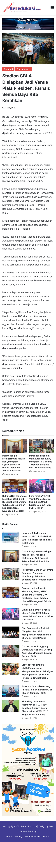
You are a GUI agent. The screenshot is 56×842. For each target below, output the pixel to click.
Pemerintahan (23, 69)
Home (9, 836)
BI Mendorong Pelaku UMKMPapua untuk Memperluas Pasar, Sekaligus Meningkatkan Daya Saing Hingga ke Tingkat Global (37, 671)
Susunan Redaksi (32, 836)
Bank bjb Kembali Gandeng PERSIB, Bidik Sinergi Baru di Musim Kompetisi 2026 (37, 689)
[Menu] (52, 8)
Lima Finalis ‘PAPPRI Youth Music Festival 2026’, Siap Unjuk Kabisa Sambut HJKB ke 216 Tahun (40, 502)
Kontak (46, 836)
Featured (8, 69)
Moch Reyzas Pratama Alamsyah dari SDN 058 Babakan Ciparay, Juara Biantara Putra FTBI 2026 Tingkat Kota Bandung (35, 708)
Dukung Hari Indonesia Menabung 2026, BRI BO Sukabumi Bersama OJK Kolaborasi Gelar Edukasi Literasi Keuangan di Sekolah (37, 595)
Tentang (18, 836)
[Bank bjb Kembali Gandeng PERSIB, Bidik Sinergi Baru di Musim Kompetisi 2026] (10, 691)
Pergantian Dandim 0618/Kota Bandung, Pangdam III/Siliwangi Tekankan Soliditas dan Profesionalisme (40, 461)
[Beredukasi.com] (21, 7)
